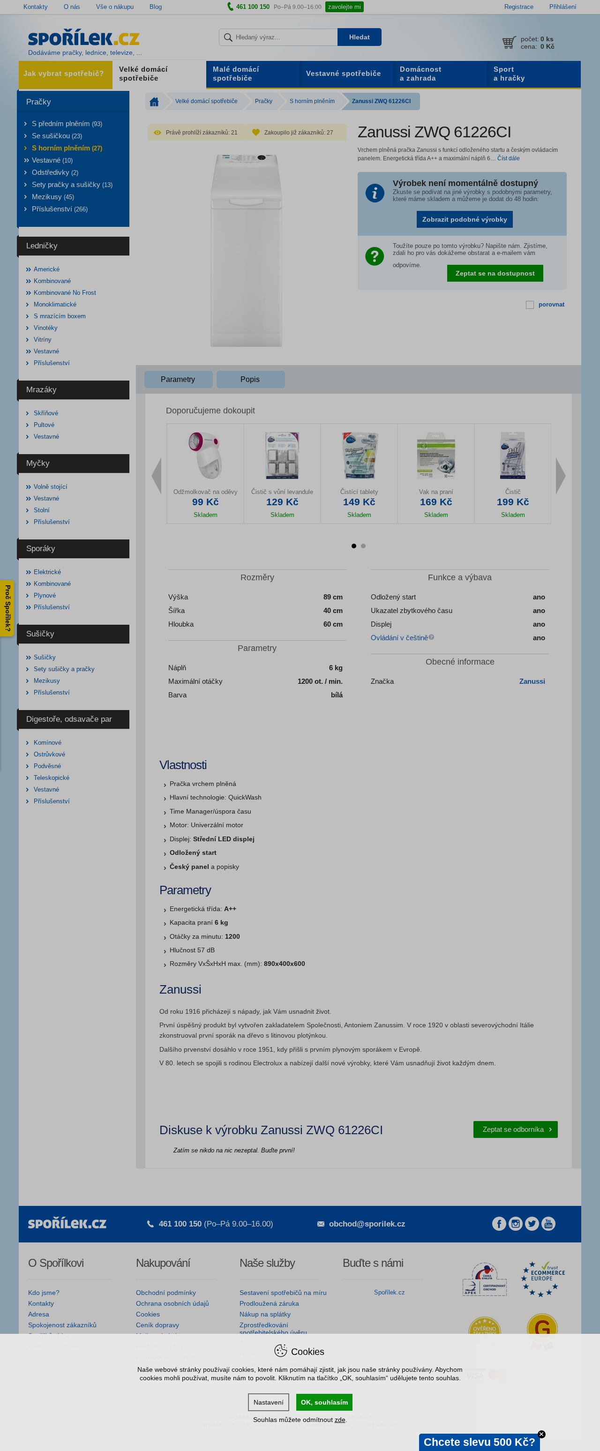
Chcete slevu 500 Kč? (479, 1442)
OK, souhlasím (324, 1402)
